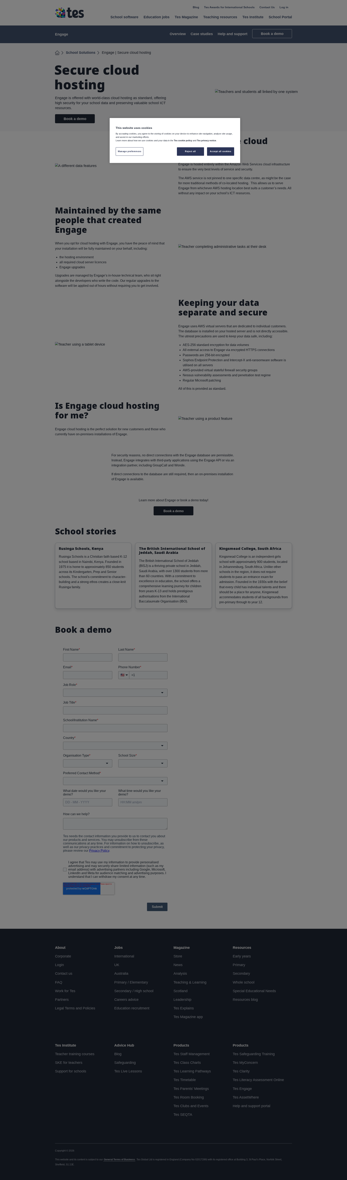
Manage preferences (129, 151)
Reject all (190, 151)
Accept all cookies (220, 151)
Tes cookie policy (183, 140)
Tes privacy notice (206, 140)
